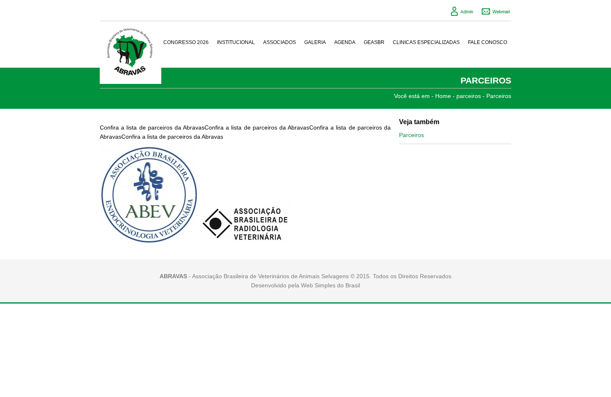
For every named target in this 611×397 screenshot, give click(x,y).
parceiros (468, 96)
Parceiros (498, 96)
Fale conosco (487, 42)
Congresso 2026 (186, 42)
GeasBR (374, 42)
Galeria (315, 42)
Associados (279, 42)
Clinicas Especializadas (426, 42)
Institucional (236, 42)
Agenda (344, 42)
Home (443, 96)
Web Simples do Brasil (330, 285)
